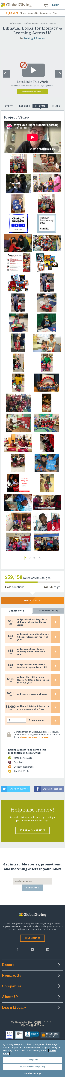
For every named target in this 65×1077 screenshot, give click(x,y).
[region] (32, 1058)
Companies (45, 13)
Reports (24, 105)
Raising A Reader (34, 38)
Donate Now (32, 600)
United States (31, 23)
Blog (55, 13)
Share (56, 105)
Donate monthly (48, 610)
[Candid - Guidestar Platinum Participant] (20, 1035)
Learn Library (14, 1008)
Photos (40, 105)
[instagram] (32, 949)
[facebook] (17, 949)
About (23, 13)
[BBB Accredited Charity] (33, 1034)
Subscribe (32, 887)
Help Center (32, 938)
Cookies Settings (32, 1073)
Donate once (16, 610)
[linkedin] (47, 949)
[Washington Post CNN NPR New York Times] (32, 1024)
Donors (8, 965)
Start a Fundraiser (32, 830)
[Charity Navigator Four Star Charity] (10, 1035)
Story (9, 105)
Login (55, 4)
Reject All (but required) (32, 1066)
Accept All (32, 1059)
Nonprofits (33, 13)
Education (15, 23)
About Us (10, 997)
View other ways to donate (34, 737)
